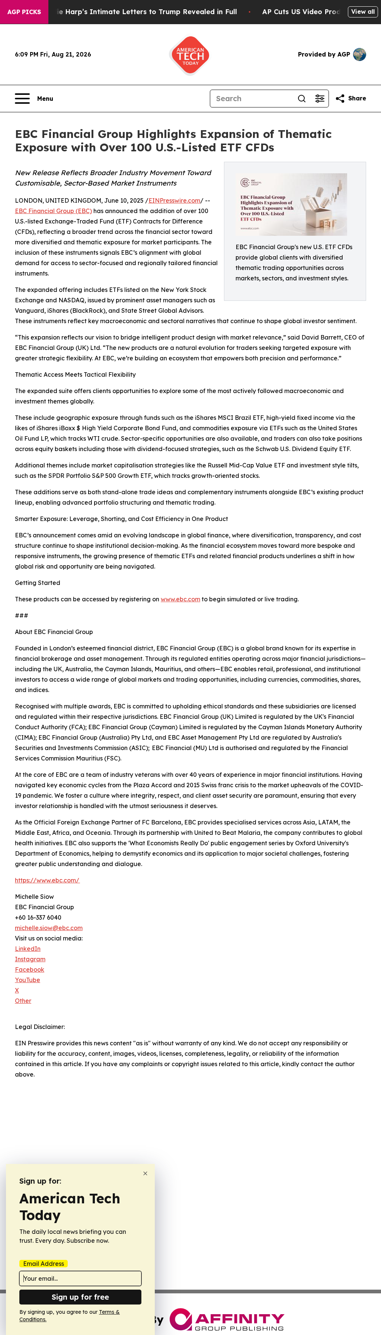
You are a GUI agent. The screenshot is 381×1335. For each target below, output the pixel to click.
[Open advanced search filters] (320, 98)
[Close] (145, 1173)
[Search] (302, 98)
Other (23, 1000)
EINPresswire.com (174, 200)
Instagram (30, 959)
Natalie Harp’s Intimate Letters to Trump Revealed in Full (137, 11)
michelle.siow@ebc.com (49, 928)
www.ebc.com (180, 599)
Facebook (29, 969)
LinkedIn (28, 948)
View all (363, 11)
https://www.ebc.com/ (47, 880)
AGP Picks (24, 12)
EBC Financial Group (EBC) (53, 211)
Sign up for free (80, 1297)
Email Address (43, 1263)
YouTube (27, 980)
